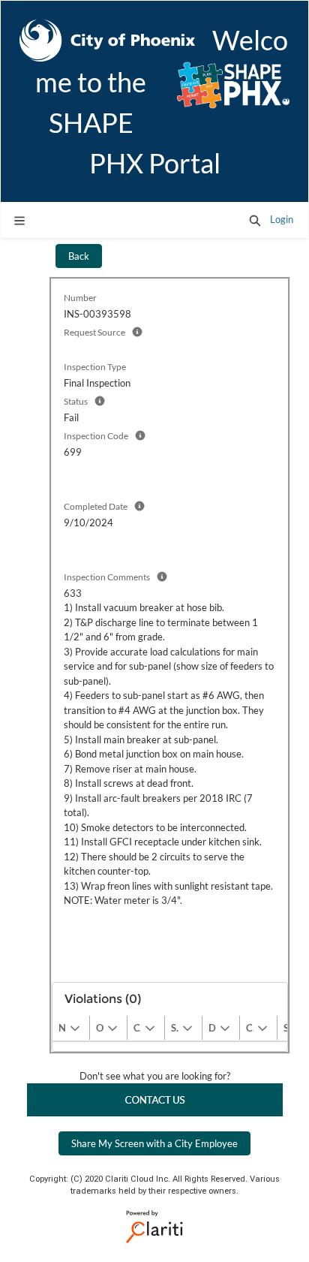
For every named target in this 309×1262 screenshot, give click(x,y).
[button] (255, 219)
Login (281, 219)
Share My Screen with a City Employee (154, 1143)
